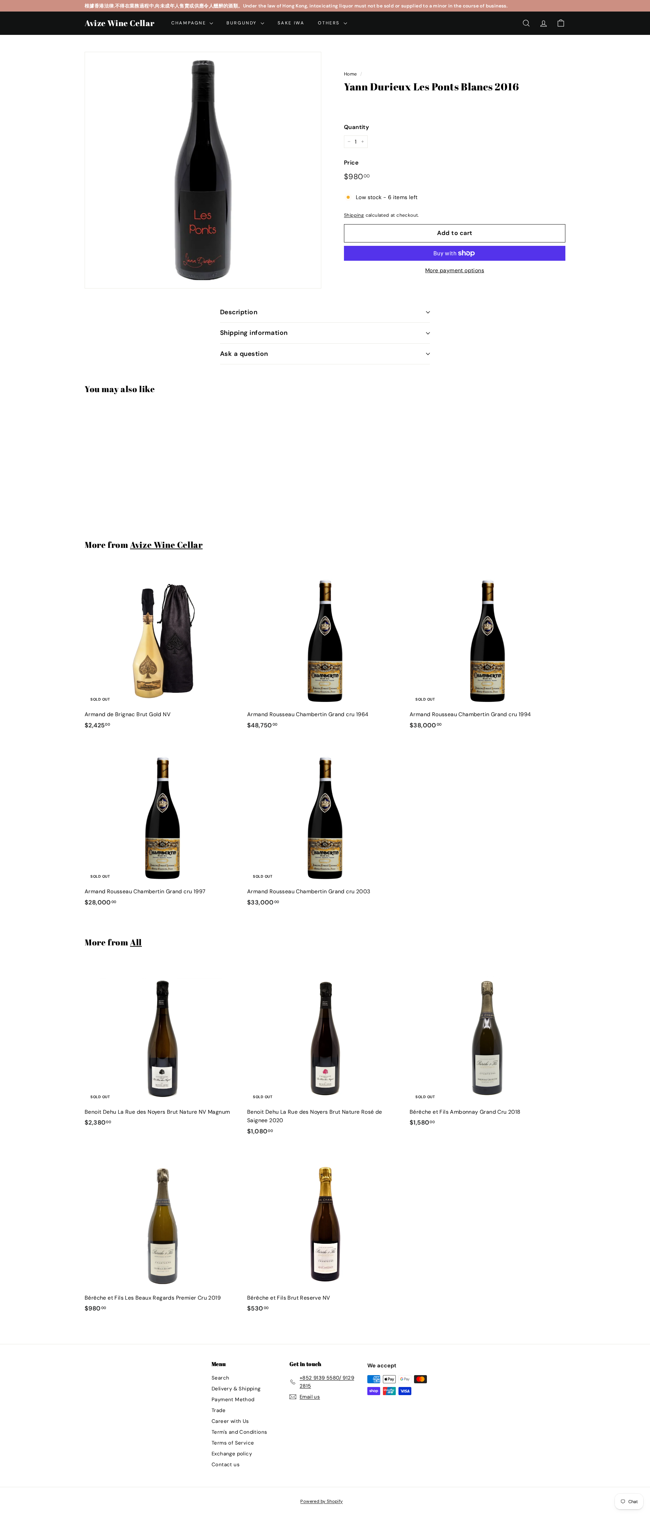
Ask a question (244, 353)
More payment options (454, 270)
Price (351, 162)
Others (330, 23)
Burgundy (242, 23)
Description (238, 312)
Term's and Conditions (239, 1432)
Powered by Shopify (321, 1501)
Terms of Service (233, 1442)
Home (350, 74)
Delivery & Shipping (236, 1388)
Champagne (189, 23)
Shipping (354, 215)
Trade (218, 1410)
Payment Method (233, 1399)
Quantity (356, 127)
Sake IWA (291, 23)
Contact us (226, 1464)
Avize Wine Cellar (119, 23)
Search (220, 1377)
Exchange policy (232, 1453)
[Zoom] (203, 170)
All (136, 942)
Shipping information (254, 332)
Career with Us (230, 1421)
